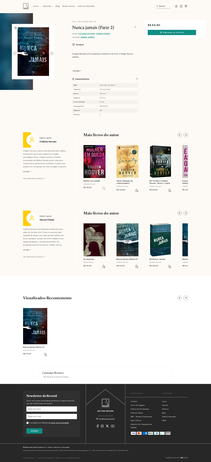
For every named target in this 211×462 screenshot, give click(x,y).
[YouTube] (112, 426)
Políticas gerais (28, 458)
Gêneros (165, 409)
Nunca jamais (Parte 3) (127, 259)
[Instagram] (102, 427)
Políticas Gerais (137, 413)
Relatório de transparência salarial (67, 458)
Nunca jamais (88, 37)
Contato (134, 401)
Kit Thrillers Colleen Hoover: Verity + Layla (159, 182)
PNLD (164, 420)
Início (74, 21)
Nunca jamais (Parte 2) (33, 347)
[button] (37, 6)
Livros (164, 401)
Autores (165, 405)
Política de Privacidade (140, 409)
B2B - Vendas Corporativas (141, 417)
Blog (163, 413)
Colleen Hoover (86, 34)
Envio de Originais (138, 405)
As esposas (89, 259)
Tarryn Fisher (103, 34)
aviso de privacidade (60, 423)
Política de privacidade (46, 458)
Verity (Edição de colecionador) (124, 182)
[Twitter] (107, 426)
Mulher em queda (92, 181)
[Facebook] (98, 426)
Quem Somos (136, 420)
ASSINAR (34, 431)
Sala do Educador (169, 417)
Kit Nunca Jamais (157, 259)
